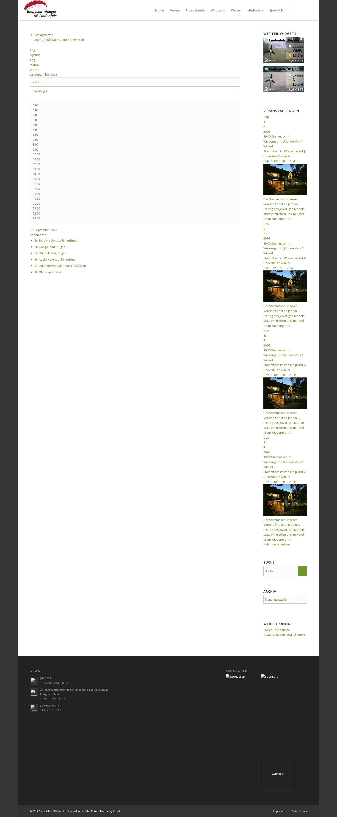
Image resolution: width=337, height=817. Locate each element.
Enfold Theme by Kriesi (105, 811)
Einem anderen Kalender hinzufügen (60, 266)
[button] (38, 235)
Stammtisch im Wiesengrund (283, 151)
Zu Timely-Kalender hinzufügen (56, 240)
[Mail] (309, 10)
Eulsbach (52, 40)
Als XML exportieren (48, 272)
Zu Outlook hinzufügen (50, 253)
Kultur (63, 40)
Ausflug (40, 40)
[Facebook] (302, 10)
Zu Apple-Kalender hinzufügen (55, 259)
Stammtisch (76, 40)
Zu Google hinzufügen (50, 247)
